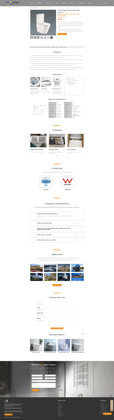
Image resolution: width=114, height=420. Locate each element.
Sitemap (60, 415)
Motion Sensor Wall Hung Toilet (64, 352)
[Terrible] (37, 302)
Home (60, 403)
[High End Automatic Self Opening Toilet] (77, 345)
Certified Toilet (104, 410)
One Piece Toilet (104, 405)
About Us (60, 407)
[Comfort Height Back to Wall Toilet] (50, 345)
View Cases (57, 285)
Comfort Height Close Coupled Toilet (44, 7)
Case (60, 408)
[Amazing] (41, 302)
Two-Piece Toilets (65, 14)
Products (60, 405)
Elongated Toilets (62, 15)
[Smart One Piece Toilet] (36, 345)
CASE (57, 3)
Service (60, 410)
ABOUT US (48, 3)
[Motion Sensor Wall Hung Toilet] (64, 345)
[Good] (40, 302)
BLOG (72, 3)
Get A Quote (62, 34)
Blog (59, 412)
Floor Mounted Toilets (74, 14)
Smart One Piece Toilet (36, 352)
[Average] (39, 302)
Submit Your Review (57, 328)
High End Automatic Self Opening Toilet (77, 352)
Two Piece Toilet (35, 7)
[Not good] (38, 302)
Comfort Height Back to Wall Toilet (50, 352)
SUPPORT (64, 3)
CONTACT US (81, 3)
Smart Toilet (103, 408)
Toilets (102, 403)
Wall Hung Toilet (104, 407)
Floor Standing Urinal (105, 412)
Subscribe (8, 414)
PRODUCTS (38, 3)
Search (90, 3)
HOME (31, 3)
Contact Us (61, 414)
